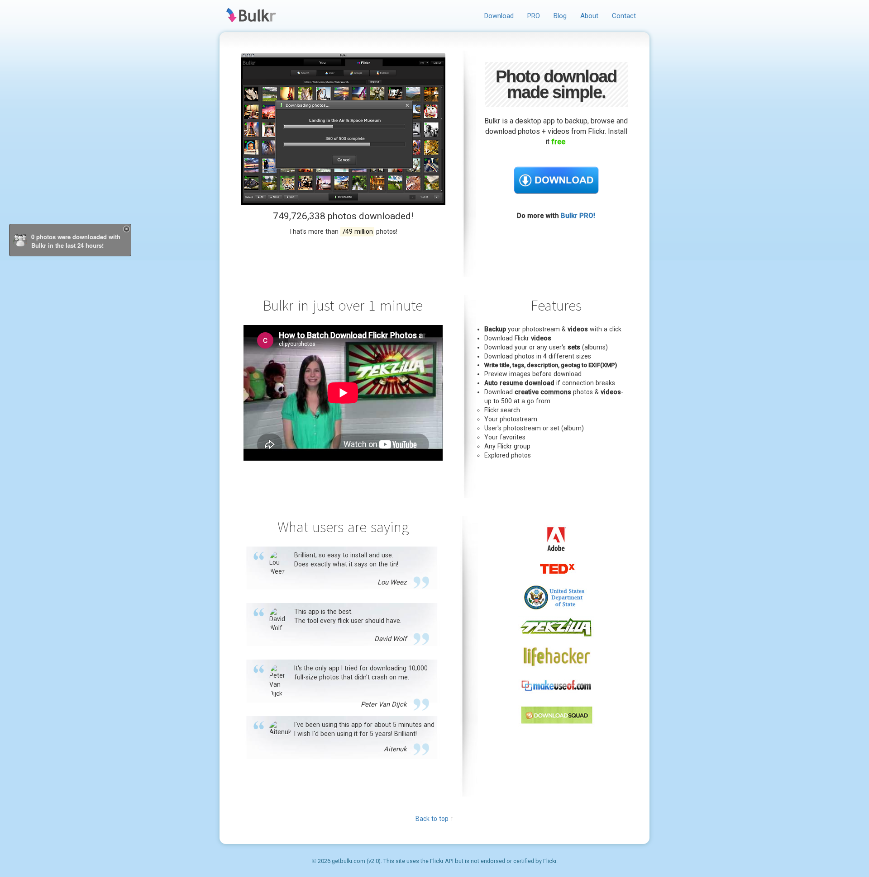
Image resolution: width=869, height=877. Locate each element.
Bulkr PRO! (578, 215)
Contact (624, 15)
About (589, 15)
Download (499, 15)
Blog (560, 15)
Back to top (432, 819)
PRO (533, 15)
